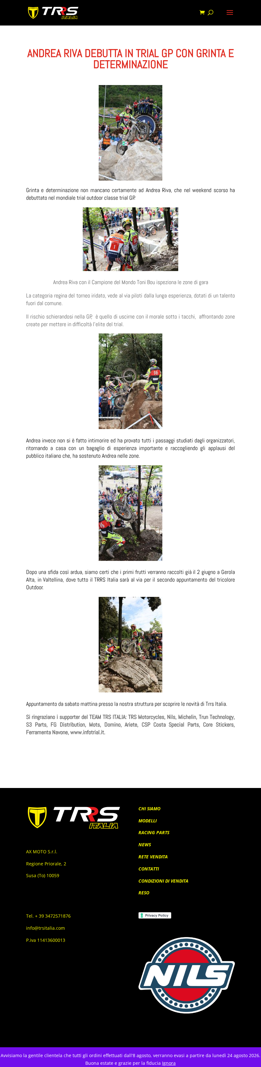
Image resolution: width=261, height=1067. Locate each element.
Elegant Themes (120, 1038)
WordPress (167, 1038)
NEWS (144, 844)
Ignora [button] (169, 1063)
